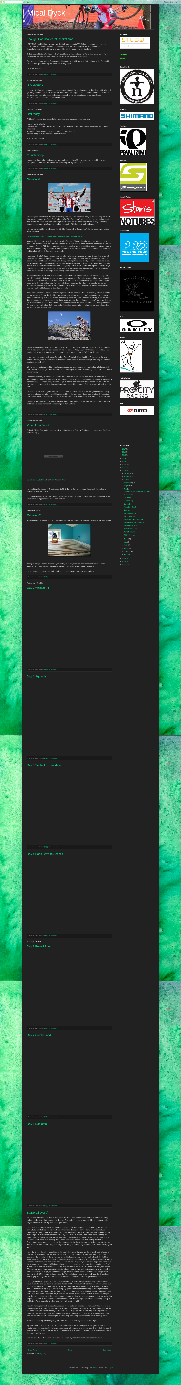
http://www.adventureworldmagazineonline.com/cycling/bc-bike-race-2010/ (55, 236)
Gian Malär (54, 480)
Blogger (110, 1368)
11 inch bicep (35, 155)
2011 (124, 468)
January (127, 554)
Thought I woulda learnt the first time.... (51, 39)
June (126, 539)
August (126, 486)
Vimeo (64, 480)
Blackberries (35, 85)
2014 (124, 458)
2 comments (53, 144)
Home (70, 1350)
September (128, 483)
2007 (124, 564)
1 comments (53, 74)
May (125, 542)
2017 (124, 449)
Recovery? (34, 515)
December (128, 473)
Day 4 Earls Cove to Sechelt (45, 854)
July (125, 489)
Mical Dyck (46, 12)
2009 (124, 558)
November (128, 476)
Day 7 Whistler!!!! (38, 587)
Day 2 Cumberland (39, 1035)
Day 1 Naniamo (37, 1124)
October (127, 479)
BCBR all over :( (37, 1212)
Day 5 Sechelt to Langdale (44, 765)
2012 (124, 464)
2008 (124, 561)
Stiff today (33, 114)
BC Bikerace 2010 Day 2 (36, 480)
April (126, 545)
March (126, 548)
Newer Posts (32, 1350)
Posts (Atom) (41, 1354)
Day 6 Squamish (37, 676)
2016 (124, 452)
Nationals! (33, 179)
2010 (124, 471)
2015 (124, 455)
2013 (124, 461)
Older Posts (107, 1350)
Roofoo (94, 1368)
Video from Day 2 (38, 425)
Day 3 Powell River (39, 946)
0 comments (53, 103)
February (127, 551)
